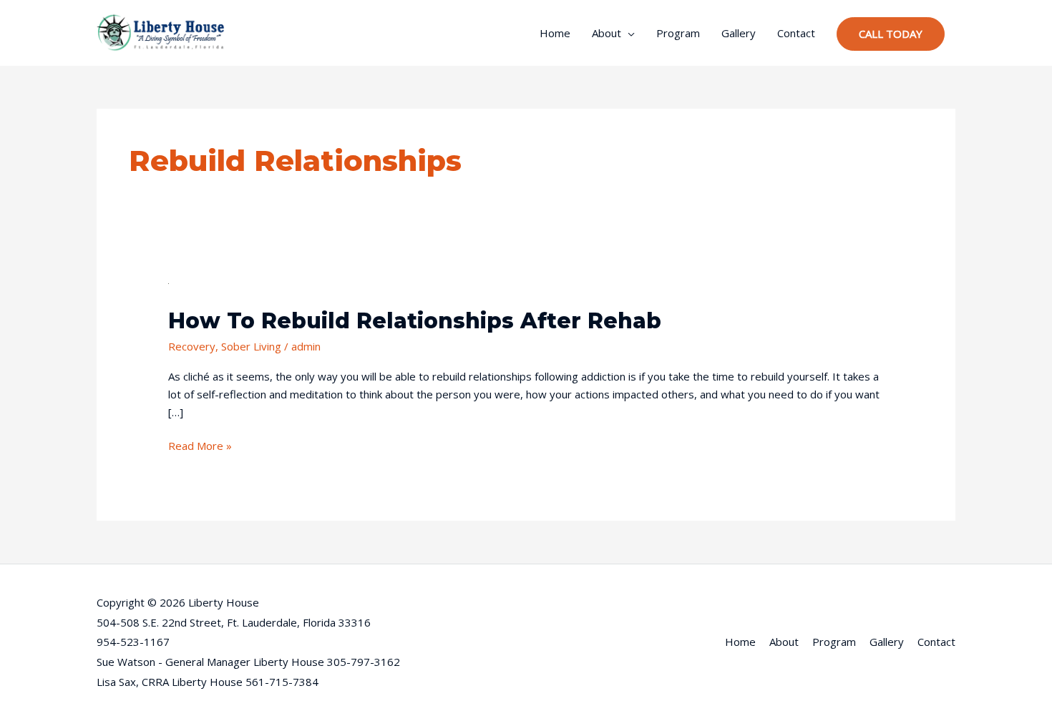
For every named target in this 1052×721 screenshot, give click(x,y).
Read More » (200, 445)
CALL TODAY (890, 33)
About (606, 33)
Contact (796, 33)
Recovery (191, 346)
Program (678, 33)
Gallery (738, 33)
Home (555, 33)
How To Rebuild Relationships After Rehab (414, 321)
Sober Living (251, 346)
